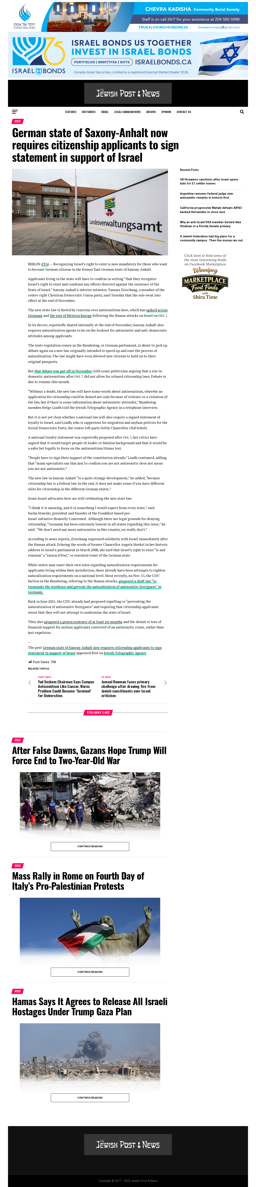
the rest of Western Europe (71, 315)
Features (70, 112)
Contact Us (184, 112)
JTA (45, 264)
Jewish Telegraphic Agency (125, 653)
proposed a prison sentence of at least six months (83, 621)
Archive (151, 112)
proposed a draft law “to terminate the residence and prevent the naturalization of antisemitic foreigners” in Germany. (94, 586)
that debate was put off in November (63, 371)
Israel (105, 112)
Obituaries (88, 112)
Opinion (166, 112)
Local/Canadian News (127, 112)
